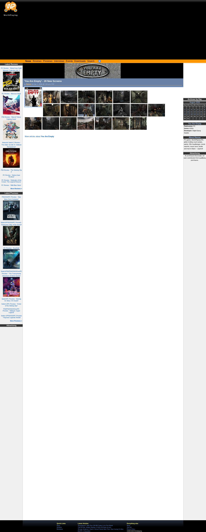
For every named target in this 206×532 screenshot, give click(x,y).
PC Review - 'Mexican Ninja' (11, 94)
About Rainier (195, 137)
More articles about (39, 136)
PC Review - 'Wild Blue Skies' (11, 185)
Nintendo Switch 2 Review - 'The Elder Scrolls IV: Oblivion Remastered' (11, 145)
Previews (47, 61)
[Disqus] (103, 176)
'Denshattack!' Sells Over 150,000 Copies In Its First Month (95, 525)
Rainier (28, 84)
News (58, 525)
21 (201, 114)
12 (194, 112)
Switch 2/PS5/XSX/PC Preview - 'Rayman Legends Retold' (11, 316)
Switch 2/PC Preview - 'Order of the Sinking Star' (11, 305)
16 (185, 114)
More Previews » (16, 321)
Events (69, 61)
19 (194, 114)
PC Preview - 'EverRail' (11, 248)
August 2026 (195, 102)
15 (204, 112)
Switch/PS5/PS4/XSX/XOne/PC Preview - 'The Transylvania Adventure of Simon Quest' (11, 273)
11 (191, 112)
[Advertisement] (103, 38)
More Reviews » (16, 188)
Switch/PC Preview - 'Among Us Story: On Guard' (11, 300)
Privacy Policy (131, 529)
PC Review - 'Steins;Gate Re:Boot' (11, 176)
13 (198, 112)
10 (188, 112)
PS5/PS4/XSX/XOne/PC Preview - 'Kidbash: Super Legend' (11, 310)
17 (188, 114)
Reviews (37, 61)
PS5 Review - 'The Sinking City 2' (11, 171)
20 (198, 114)
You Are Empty (194, 124)
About (128, 525)
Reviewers (60, 529)
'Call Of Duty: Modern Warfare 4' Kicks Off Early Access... (95, 527)
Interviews (59, 61)
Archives (59, 527)
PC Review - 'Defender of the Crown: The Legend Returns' (11, 181)
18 (191, 114)
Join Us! (129, 527)
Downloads (80, 61)
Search (90, 61)
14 (201, 112)
